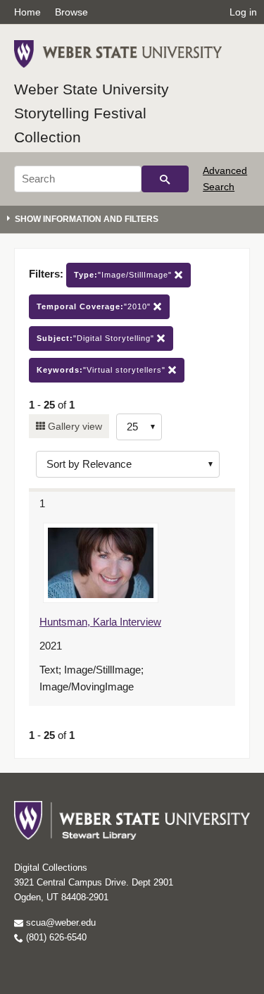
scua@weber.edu (59, 922)
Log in (243, 12)
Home (27, 12)
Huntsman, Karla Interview (100, 622)
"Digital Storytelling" (97, 338)
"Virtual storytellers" (102, 370)
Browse (71, 12)
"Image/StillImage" (124, 275)
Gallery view (73, 426)
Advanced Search (225, 178)
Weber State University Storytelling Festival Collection (91, 112)
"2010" (95, 306)
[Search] (165, 179)
